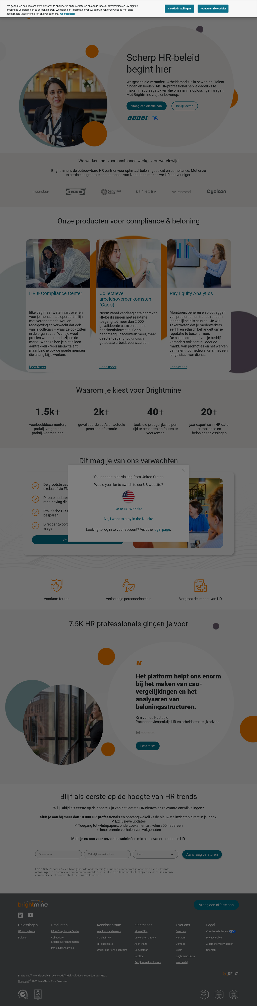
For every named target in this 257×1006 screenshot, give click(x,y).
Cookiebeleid (67, 13)
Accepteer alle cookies (213, 8)
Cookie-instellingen (179, 8)
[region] (128, 9)
